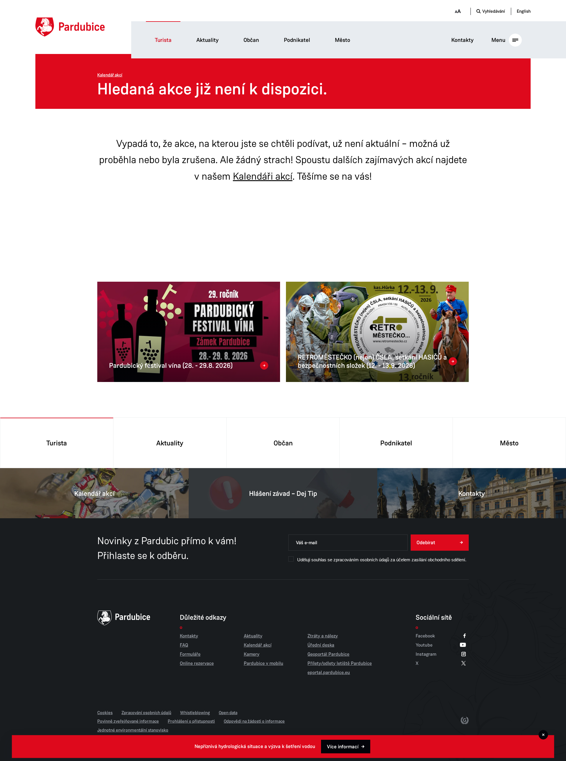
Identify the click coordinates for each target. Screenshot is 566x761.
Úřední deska (320, 645)
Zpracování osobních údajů (146, 712)
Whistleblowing (195, 712)
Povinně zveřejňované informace (128, 721)
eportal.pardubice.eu (328, 672)
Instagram (426, 654)
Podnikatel (297, 40)
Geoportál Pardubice (328, 654)
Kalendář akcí (109, 75)
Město (342, 40)
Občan (251, 40)
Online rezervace (197, 663)
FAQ (184, 645)
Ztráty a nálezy (322, 636)
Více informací (342, 747)
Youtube (424, 645)
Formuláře (190, 654)
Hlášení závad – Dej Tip (283, 493)
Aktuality (207, 40)
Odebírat (426, 542)
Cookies (105, 712)
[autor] (464, 721)
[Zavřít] (543, 734)
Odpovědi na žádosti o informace (254, 721)
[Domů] (70, 27)
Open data (228, 712)
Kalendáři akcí (262, 176)
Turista (163, 40)
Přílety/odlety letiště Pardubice (339, 663)
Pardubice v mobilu (263, 663)
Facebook (425, 636)
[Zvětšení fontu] (458, 11)
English (524, 11)
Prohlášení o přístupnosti (191, 721)
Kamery (251, 654)
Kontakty (462, 40)
